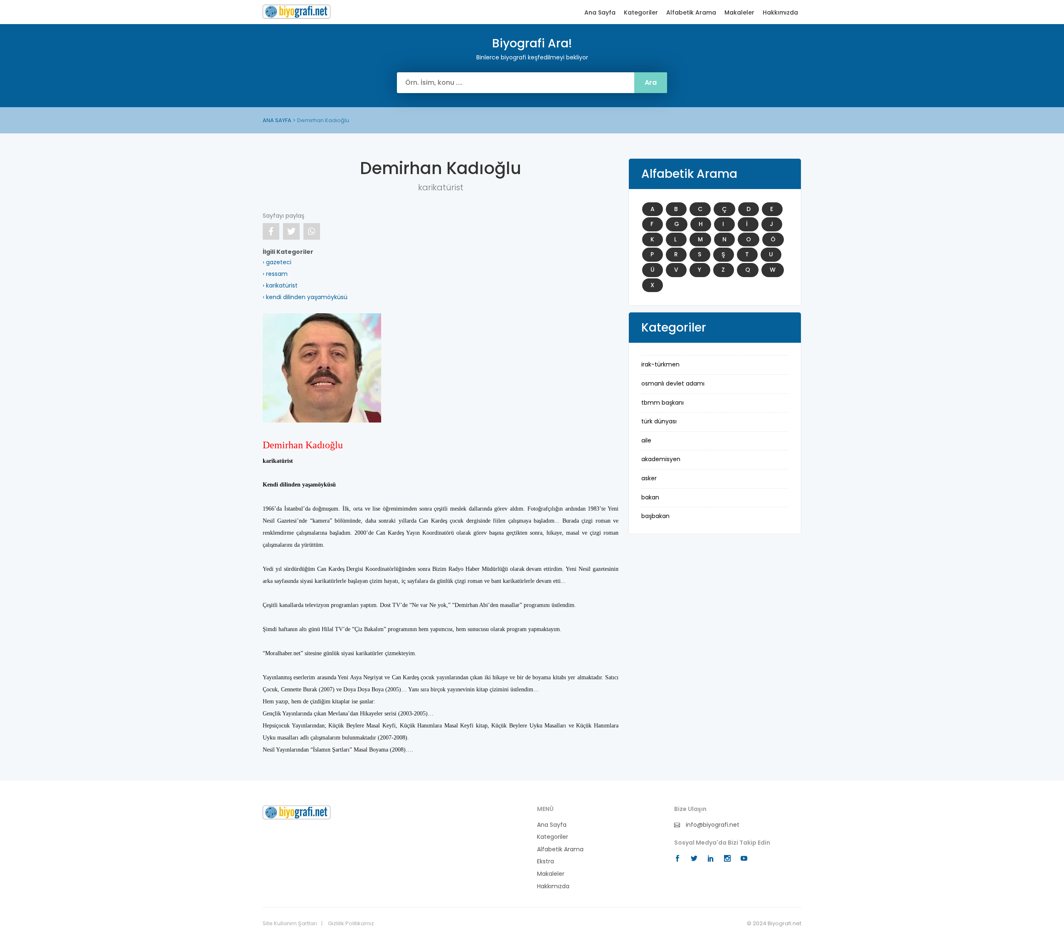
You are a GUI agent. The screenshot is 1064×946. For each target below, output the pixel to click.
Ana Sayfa (600, 13)
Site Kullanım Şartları (290, 923)
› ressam (275, 274)
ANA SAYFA (277, 120)
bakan (650, 497)
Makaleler (739, 13)
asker (649, 478)
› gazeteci (277, 262)
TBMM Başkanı (662, 402)
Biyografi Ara (296, 11)
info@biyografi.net (711, 825)
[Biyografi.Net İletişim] (296, 812)
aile (646, 440)
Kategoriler (641, 13)
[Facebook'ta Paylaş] (271, 231)
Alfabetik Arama (691, 13)
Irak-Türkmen (660, 364)
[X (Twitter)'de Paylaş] (291, 231)
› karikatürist (280, 285)
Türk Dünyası (659, 421)
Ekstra (545, 861)
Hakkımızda (780, 13)
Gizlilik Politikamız (351, 923)
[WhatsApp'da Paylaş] (311, 231)
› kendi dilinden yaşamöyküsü (305, 297)
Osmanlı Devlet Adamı (672, 383)
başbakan (655, 516)
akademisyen (660, 459)
